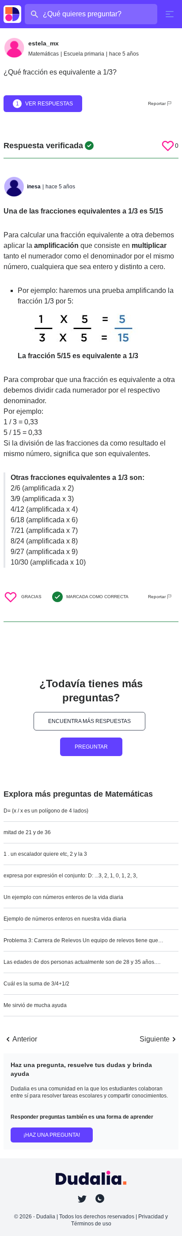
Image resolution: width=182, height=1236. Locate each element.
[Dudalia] (12, 14)
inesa (34, 187)
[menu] (169, 14)
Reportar (157, 103)
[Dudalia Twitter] (82, 1199)
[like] (168, 146)
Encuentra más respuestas (89, 721)
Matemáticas (43, 54)
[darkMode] (99, 1198)
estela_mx (43, 43)
